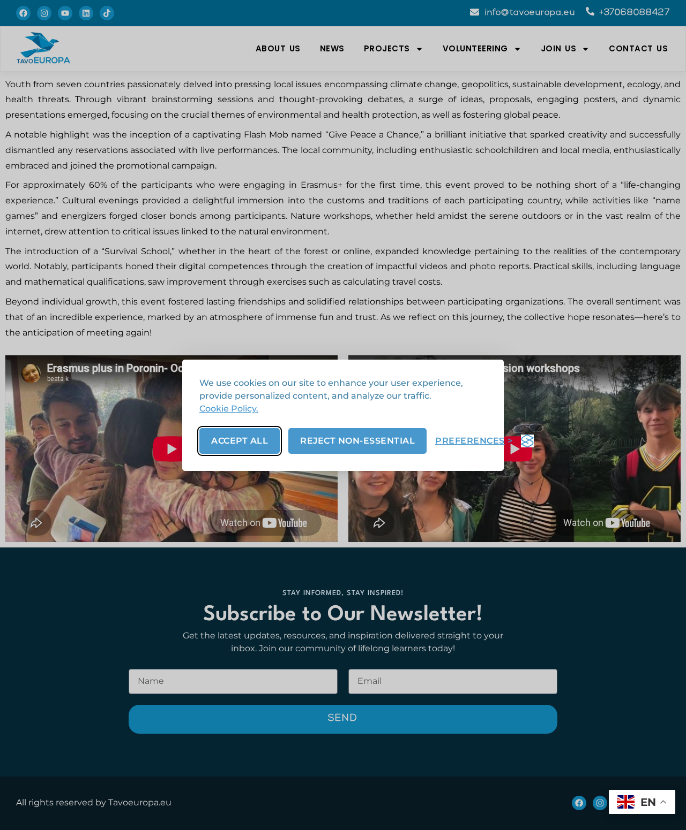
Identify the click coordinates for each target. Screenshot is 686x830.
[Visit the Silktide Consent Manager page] (527, 441)
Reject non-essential (357, 441)
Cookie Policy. (228, 408)
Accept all (239, 441)
